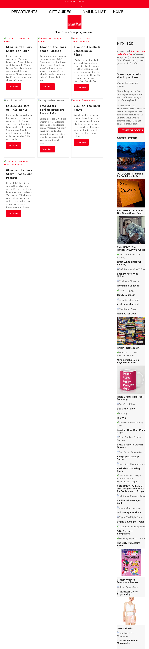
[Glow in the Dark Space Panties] (53, 39)
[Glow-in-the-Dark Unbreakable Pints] (87, 39)
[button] (136, 11)
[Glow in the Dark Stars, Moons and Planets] (19, 163)
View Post (14, 86)
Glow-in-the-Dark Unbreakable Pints (87, 50)
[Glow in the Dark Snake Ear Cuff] (19, 39)
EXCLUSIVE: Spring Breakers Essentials (52, 109)
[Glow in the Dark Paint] (83, 100)
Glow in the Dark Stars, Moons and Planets (19, 174)
